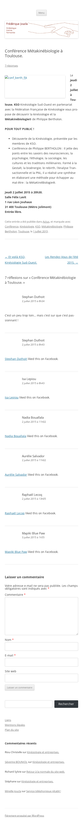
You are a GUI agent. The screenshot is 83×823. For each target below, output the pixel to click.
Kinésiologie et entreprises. (43, 752)
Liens (8, 720)
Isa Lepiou (29, 379)
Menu (41, 12)
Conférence (12, 226)
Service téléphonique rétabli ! (43, 791)
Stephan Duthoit (33, 340)
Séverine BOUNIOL (16, 762)
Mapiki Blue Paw (33, 533)
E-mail (10, 655)
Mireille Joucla (13, 791)
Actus (46, 221)
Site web (10, 671)
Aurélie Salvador (33, 456)
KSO (37, 226)
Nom (9, 640)
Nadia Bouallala (33, 417)
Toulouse (23, 231)
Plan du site (12, 730)
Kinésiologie (27, 226)
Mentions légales (15, 725)
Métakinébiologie (52, 226)
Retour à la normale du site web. (45, 771)
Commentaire (15, 595)
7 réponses (11, 65)
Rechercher (66, 704)
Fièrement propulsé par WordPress (24, 815)
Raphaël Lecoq (32, 495)
